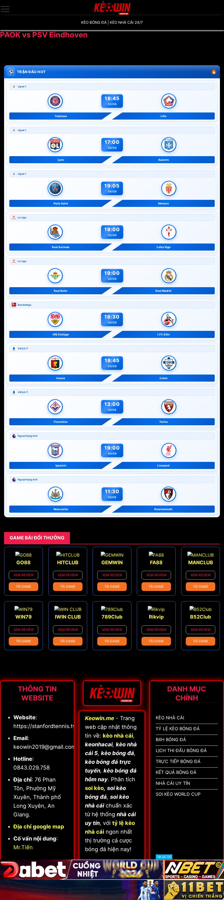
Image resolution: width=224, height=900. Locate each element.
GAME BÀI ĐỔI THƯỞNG (37, 537)
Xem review (24, 575)
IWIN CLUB (68, 617)
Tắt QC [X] (164, 857)
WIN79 (23, 617)
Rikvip (156, 617)
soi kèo (94, 788)
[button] (5, 9)
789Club (112, 617)
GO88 (23, 562)
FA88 (156, 562)
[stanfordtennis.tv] (112, 7)
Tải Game (23, 586)
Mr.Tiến (23, 847)
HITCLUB (67, 562)
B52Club (200, 617)
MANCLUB (200, 562)
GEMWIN (112, 562)
